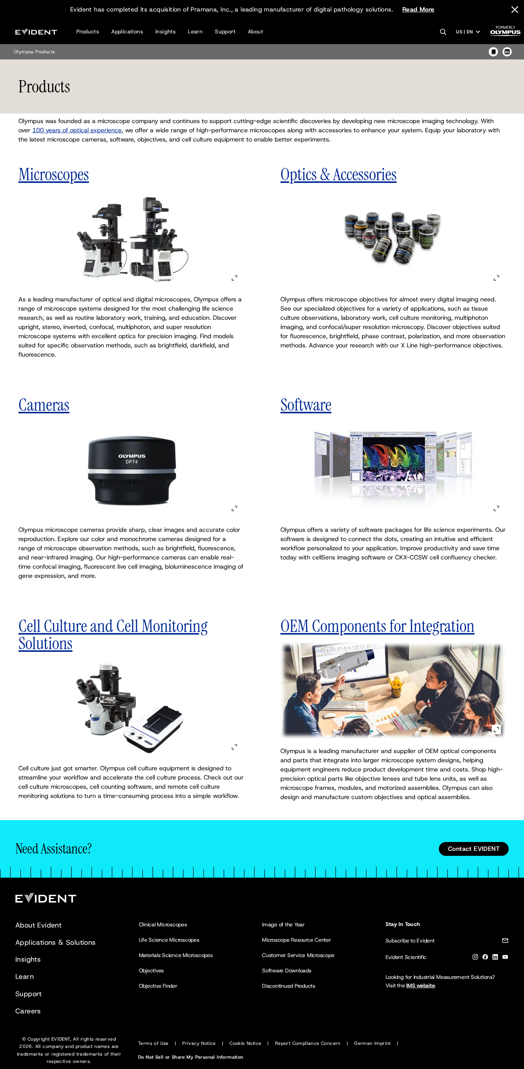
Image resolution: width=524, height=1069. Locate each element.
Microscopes (53, 174)
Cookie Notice (245, 1043)
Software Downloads (286, 970)
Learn (195, 31)
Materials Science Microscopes (176, 955)
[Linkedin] (495, 958)
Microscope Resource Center (296, 939)
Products (87, 31)
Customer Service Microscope (298, 955)
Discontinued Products (288, 985)
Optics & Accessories (338, 174)
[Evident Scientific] (36, 32)
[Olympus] (505, 33)
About (255, 31)
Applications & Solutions (55, 942)
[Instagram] (475, 958)
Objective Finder (158, 985)
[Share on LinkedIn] (507, 51)
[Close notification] (515, 9)
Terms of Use (153, 1043)
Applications (127, 31)
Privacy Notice (199, 1043)
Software (305, 404)
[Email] (505, 942)
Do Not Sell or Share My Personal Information (191, 1057)
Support (225, 31)
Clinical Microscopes (163, 924)
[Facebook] (485, 958)
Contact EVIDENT (473, 849)
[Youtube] (505, 958)
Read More (418, 9)
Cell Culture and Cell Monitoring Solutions (113, 635)
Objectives (151, 970)
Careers (28, 1011)
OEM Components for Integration (377, 626)
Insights (165, 31)
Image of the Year (283, 924)
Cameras (43, 404)
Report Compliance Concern (308, 1043)
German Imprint (372, 1043)
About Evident (38, 925)
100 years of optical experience (77, 130)
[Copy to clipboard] (493, 51)
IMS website (420, 985)
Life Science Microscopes (169, 939)
